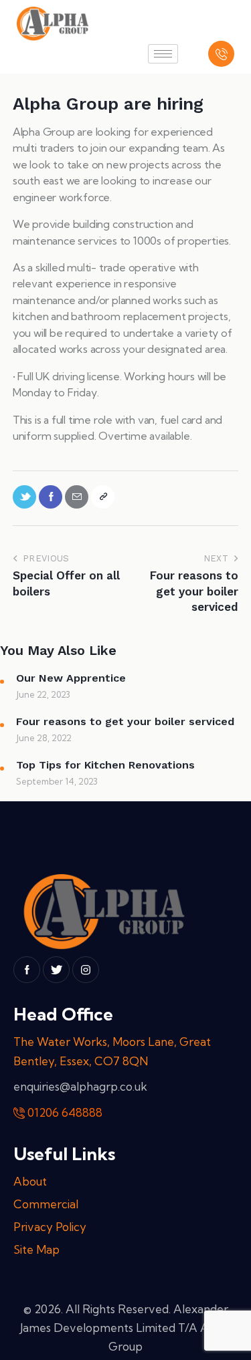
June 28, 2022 (44, 737)
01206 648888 (64, 1112)
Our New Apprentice (71, 678)
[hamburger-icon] (163, 53)
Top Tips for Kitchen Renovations (105, 765)
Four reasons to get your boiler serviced (125, 721)
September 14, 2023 (57, 781)
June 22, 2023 (43, 694)
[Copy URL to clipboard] (102, 497)
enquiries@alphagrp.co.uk (80, 1086)
